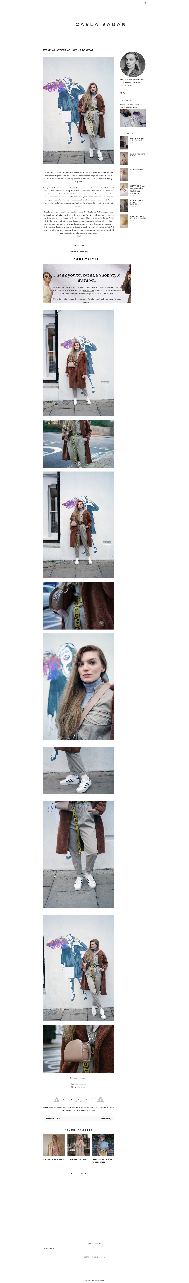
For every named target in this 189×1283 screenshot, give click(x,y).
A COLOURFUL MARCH (53, 1159)
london (92, 1107)
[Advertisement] (94, 15)
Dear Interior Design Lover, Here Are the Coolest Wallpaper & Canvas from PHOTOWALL (137, 189)
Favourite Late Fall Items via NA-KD (137, 139)
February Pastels (76, 1159)
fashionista (67, 1107)
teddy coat (91, 1110)
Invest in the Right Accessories (102, 1160)
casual (59, 1107)
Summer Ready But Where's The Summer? (137, 202)
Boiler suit (53, 1107)
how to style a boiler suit (80, 1107)
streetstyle (82, 1110)
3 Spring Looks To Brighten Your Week (138, 217)
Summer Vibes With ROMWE (137, 154)
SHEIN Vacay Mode (137, 169)
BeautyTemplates (100, 1280)
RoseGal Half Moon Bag (79, 251)
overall (75, 1110)
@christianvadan (81, 1084)
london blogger (101, 1107)
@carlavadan (81, 1087)
